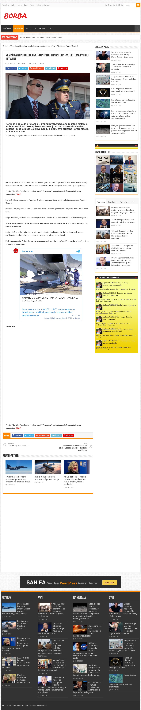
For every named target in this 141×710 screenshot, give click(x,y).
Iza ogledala (22, 5)
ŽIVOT (51, 28)
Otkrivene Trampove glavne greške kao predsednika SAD (114, 335)
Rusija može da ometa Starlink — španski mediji (37, 37)
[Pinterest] (114, 5)
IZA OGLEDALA (39, 28)
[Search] (138, 5)
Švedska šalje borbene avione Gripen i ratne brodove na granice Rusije (18, 479)
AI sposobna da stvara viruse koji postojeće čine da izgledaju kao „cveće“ (123, 79)
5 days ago (111, 325)
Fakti (13, 5)
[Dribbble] (116, 5)
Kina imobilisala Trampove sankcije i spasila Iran (112, 289)
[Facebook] (108, 5)
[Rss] (106, 5)
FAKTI (28, 28)
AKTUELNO (18, 28)
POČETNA (7, 28)
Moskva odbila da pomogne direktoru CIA (23, 679)
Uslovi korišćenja (42, 5)
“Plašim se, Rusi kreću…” (18, 445)
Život (32, 5)
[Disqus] (48, 535)
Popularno (112, 202)
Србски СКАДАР (109, 283)
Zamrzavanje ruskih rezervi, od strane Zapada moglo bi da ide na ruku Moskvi (73, 447)
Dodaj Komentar (38, 63)
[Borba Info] (16, 15)
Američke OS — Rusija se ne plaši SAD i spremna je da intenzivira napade (122, 248)
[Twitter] (111, 5)
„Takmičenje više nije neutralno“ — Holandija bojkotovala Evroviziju (123, 66)
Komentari (124, 202)
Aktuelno (5, 5)
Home (7, 46)
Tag (133, 202)
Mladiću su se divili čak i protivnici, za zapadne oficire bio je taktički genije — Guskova (123, 210)
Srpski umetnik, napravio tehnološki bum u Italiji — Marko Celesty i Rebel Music (122, 54)
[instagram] (122, 5)
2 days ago (132, 289)
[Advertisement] (88, 16)
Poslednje (101, 202)
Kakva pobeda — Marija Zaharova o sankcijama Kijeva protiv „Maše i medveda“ (75, 480)
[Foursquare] (119, 5)
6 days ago (106, 349)
